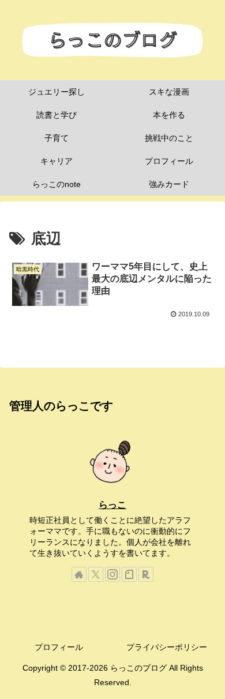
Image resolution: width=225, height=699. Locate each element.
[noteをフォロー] (129, 574)
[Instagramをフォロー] (112, 574)
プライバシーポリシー (166, 647)
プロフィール (59, 647)
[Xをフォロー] (95, 574)
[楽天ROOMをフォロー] (145, 574)
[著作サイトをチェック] (79, 574)
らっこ (112, 505)
